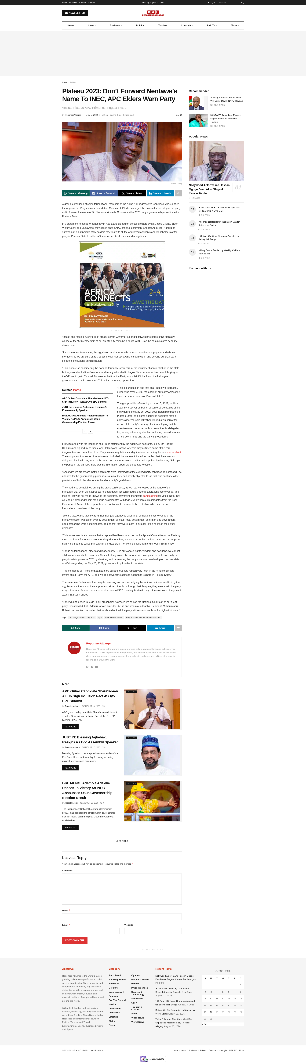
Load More (122, 841)
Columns (114, 987)
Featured (114, 996)
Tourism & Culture (136, 1008)
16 (205, 1005)
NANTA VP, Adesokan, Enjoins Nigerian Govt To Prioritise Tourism (225, 118)
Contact (91, 2)
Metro (112, 1021)
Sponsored (137, 998)
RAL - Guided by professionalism (88, 1050)
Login (212, 2)
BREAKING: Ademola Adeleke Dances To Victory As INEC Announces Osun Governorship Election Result (85, 419)
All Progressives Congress (82, 618)
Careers (82, 2)
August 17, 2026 (92, 747)
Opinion (135, 975)
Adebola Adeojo (71, 803)
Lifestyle (186, 25)
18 (217, 1005)
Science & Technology (137, 993)
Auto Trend (115, 975)
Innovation (115, 1008)
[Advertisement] (153, 53)
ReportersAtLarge (73, 115)
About (64, 2)
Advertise (73, 2)
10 (211, 998)
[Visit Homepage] (153, 13)
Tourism (162, 25)
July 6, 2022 (92, 115)
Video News (137, 1017)
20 (229, 1005)
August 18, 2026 (92, 706)
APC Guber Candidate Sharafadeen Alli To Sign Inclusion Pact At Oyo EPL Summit (90, 696)
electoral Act (174, 452)
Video (134, 1013)
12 (223, 998)
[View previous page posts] (84, 431)
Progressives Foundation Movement (143, 618)
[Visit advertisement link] (122, 285)
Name (66, 910)
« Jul (204, 1024)
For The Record (117, 1000)
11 (217, 998)
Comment (68, 870)
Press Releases (139, 987)
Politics (140, 25)
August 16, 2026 (90, 803)
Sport (134, 1002)
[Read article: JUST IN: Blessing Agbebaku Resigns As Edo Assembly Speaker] (153, 755)
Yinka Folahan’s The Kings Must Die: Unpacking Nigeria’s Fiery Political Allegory (173, 1023)
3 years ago (218, 105)
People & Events (140, 979)
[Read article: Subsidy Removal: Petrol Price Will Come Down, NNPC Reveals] (198, 103)
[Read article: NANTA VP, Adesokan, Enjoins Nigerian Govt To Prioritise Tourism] (198, 120)
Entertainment (116, 992)
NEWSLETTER (76, 13)
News (91, 25)
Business (115, 25)
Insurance (114, 1012)
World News (137, 1022)
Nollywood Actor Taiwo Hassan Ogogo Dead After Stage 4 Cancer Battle (209, 189)
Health (112, 1004)
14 (235, 998)
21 (235, 1005)
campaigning (150, 496)
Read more (72, 727)
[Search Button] (242, 2)
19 (223, 1005)
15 (241, 998)
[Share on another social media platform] (178, 193)
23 (205, 1012)
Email (66, 924)
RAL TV (211, 25)
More (234, 25)
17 (211, 1005)
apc (100, 618)
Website (128, 925)
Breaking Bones (117, 979)
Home (70, 25)
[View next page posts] (90, 431)
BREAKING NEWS (114, 618)
